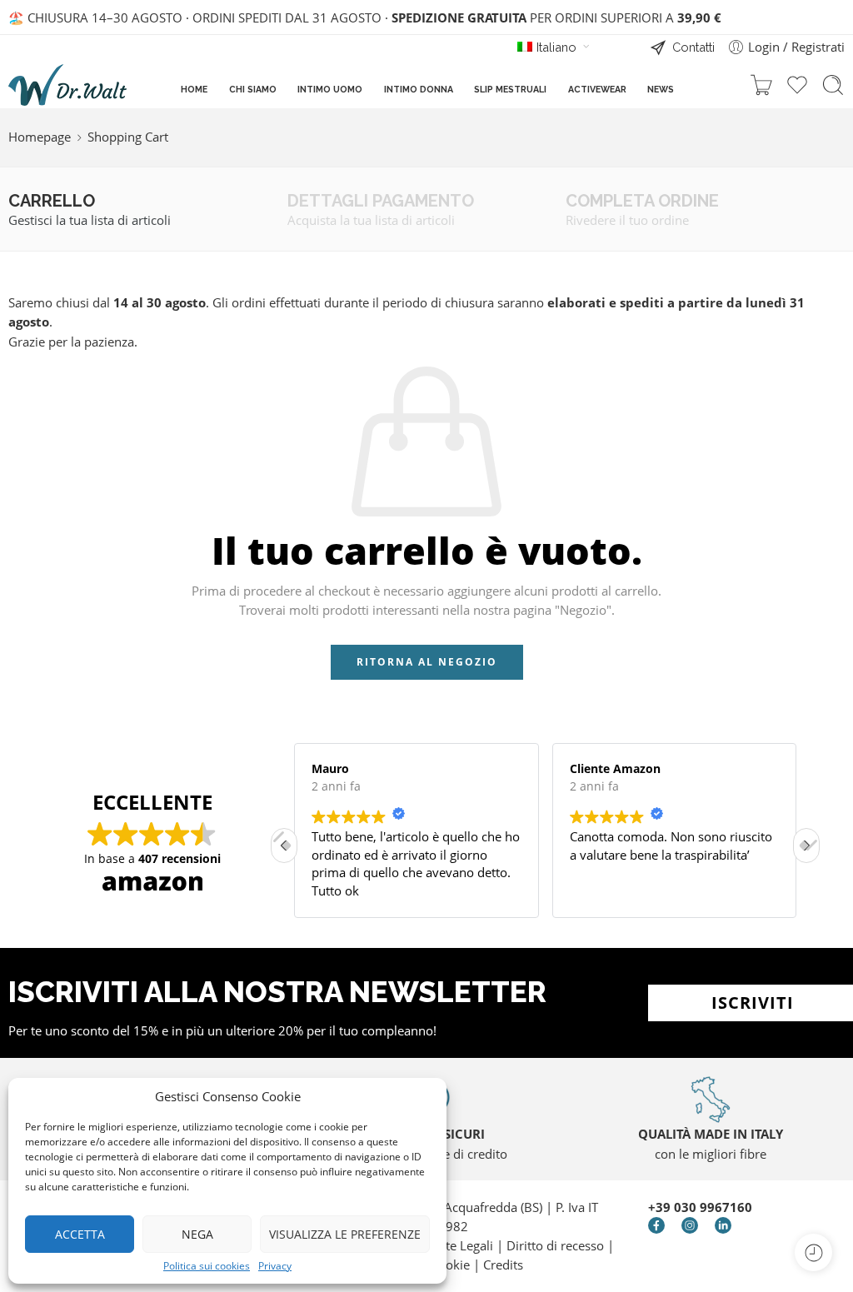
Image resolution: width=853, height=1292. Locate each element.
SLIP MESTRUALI (510, 89)
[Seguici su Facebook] (656, 1225)
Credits (503, 1265)
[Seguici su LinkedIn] (723, 1225)
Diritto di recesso (556, 1246)
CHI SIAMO (253, 89)
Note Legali (461, 1246)
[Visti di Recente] (813, 1252)
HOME (194, 89)
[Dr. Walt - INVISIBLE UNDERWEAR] (67, 85)
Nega (197, 1234)
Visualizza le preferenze (345, 1234)
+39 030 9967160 (700, 1207)
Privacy (275, 1266)
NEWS (660, 89)
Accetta (80, 1234)
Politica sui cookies (206, 1266)
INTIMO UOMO (329, 89)
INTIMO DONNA (418, 89)
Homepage (39, 137)
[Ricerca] (833, 85)
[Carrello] (761, 85)
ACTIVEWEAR (597, 89)
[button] (806, 845)
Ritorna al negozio (427, 662)
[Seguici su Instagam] (689, 1225)
